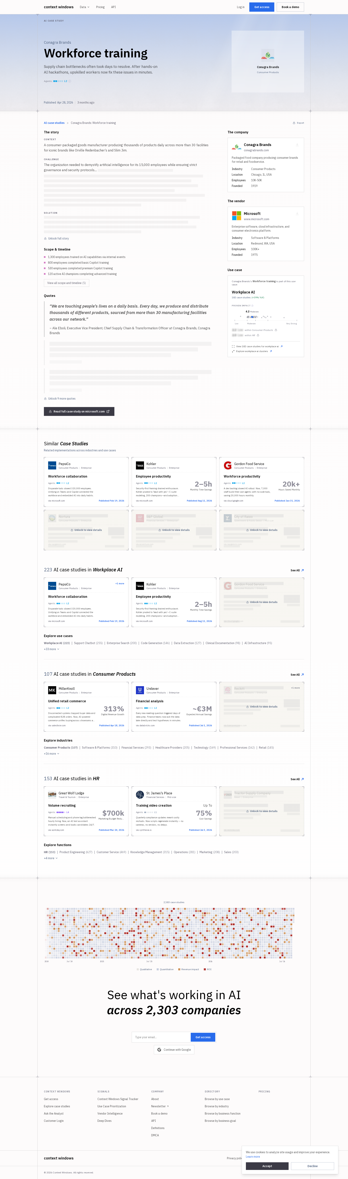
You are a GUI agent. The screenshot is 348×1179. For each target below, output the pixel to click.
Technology (205, 747)
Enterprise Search (122, 643)
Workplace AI (243, 292)
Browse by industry (217, 1106)
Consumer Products (61, 747)
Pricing (100, 7)
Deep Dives (104, 1121)
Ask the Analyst (54, 1113)
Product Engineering (76, 852)
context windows (59, 7)
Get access (261, 7)
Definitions (158, 1128)
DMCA (155, 1135)
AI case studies (54, 123)
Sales (231, 852)
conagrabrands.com (256, 150)
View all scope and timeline (66, 283)
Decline (313, 1166)
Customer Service (111, 852)
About (155, 1099)
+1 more (119, 583)
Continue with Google (177, 1050)
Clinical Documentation (223, 643)
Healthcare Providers (172, 747)
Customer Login (54, 1121)
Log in (240, 7)
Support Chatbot (88, 643)
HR (49, 852)
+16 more (50, 753)
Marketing (210, 852)
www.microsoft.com (256, 219)
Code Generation (155, 643)
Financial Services (136, 747)
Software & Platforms (99, 747)
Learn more (253, 1156)
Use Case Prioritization (111, 1106)
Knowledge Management (150, 852)
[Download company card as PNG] (297, 144)
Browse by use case (217, 1099)
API (113, 7)
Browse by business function (222, 1113)
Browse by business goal (220, 1121)
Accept (267, 1166)
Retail (266, 747)
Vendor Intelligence (110, 1113)
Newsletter (158, 1106)
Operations (184, 852)
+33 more (50, 649)
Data (83, 7)
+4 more (49, 858)
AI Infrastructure (258, 643)
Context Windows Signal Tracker (117, 1099)
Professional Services (237, 747)
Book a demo (290, 7)
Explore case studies (57, 1106)
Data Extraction (187, 643)
